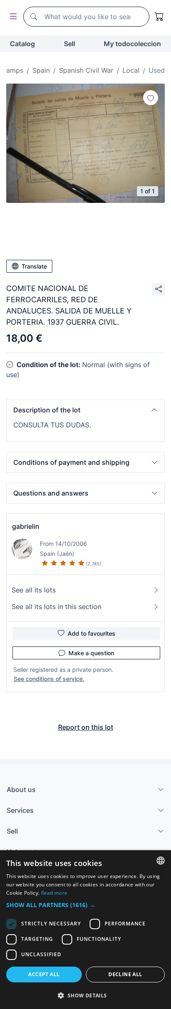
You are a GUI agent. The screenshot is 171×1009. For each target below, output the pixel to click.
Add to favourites (91, 633)
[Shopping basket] (159, 16)
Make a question (91, 652)
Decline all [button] (125, 974)
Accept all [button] (43, 974)
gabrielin (25, 526)
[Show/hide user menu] (11, 17)
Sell (69, 43)
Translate (34, 266)
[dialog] (85, 929)
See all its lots (34, 590)
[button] (85, 410)
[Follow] (150, 97)
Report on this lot (85, 727)
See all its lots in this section (56, 606)
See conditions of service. (49, 678)
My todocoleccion (132, 43)
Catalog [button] (22, 43)
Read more (54, 892)
